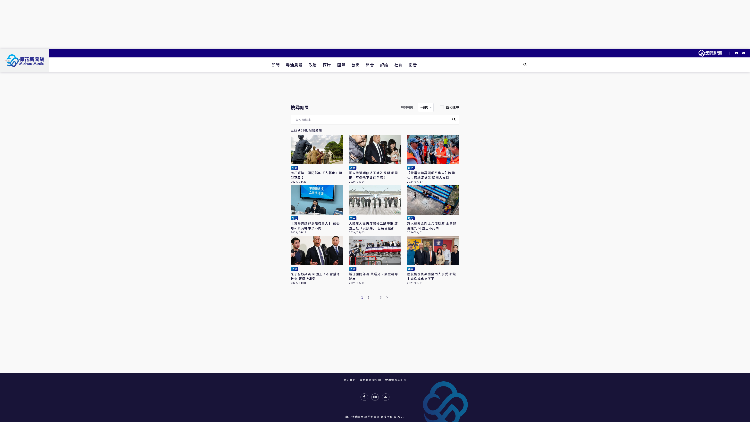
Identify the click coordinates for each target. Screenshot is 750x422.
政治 (313, 65)
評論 (384, 65)
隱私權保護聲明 (370, 380)
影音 (413, 65)
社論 (398, 65)
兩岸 (327, 65)
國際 (341, 65)
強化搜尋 (452, 107)
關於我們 (350, 380)
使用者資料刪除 (395, 380)
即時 (275, 65)
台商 (355, 65)
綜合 (370, 65)
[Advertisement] (375, 24)
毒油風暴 (294, 65)
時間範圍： (408, 107)
